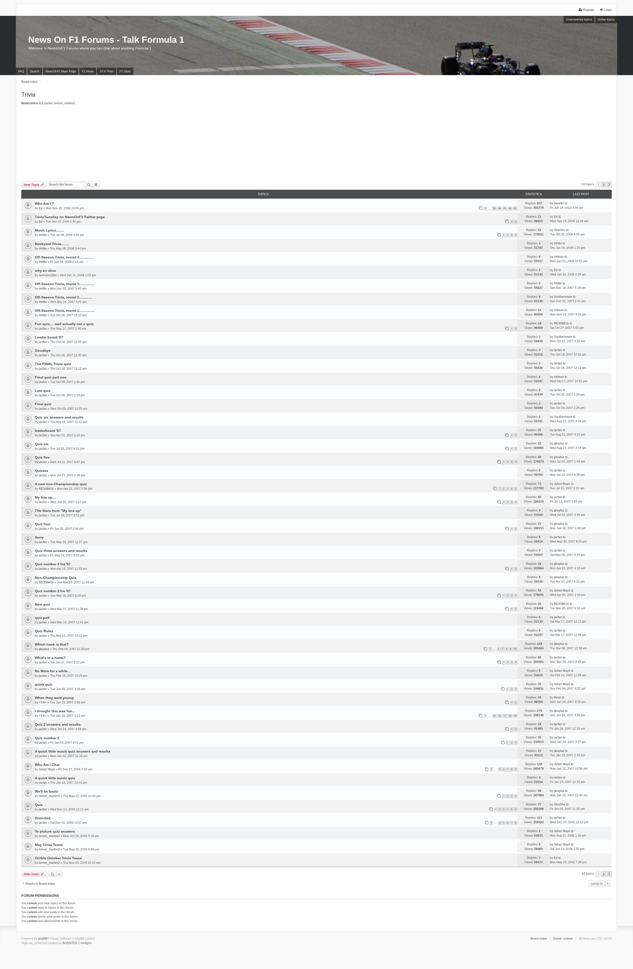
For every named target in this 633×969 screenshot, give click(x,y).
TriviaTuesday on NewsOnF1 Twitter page (70, 217)
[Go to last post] (566, 203)
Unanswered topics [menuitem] (579, 19)
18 (510, 715)
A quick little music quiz (55, 778)
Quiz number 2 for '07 (53, 591)
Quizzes (41, 471)
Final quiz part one (51, 377)
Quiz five (42, 457)
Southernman (563, 296)
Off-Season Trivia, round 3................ (65, 284)
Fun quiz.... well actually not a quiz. (64, 324)
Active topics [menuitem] (606, 19)
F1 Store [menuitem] (125, 71)
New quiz (42, 604)
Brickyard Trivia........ (52, 244)
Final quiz (43, 404)
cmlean (559, 256)
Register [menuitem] (588, 10)
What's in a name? (50, 658)
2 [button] (604, 184)
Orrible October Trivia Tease (58, 858)
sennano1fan (48, 275)
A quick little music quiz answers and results (72, 751)
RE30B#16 (561, 323)
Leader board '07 (49, 337)
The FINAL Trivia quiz (53, 364)
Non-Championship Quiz (55, 578)
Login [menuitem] (608, 10)
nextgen (86, 943)
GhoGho (559, 230)
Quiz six (41, 444)
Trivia (28, 94)
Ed (41, 103)
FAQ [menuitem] (21, 71)
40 (499, 208)
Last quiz (42, 391)
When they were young (54, 698)
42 (510, 208)
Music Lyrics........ (49, 230)
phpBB (42, 938)
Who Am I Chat (47, 765)
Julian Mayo (562, 483)
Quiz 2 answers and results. (58, 724)
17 (504, 715)
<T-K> (43, 702)
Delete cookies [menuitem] (563, 938)
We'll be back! (46, 791)
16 (499, 715)
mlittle (43, 235)
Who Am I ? (44, 204)
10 (515, 649)
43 (515, 208)
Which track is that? (52, 644)
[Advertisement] (316, 144)
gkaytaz (559, 443)
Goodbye (42, 351)
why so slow (45, 271)
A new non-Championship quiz (61, 484)
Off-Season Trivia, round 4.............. (64, 257)
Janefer (559, 203)
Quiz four (42, 524)
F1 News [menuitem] (88, 71)
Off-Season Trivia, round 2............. (63, 297)
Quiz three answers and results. (61, 551)
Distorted (42, 818)
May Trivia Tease (49, 845)
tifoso (557, 697)
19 (515, 715)
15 (494, 715)
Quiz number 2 (47, 738)
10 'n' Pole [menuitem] (106, 71)
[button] (609, 185)
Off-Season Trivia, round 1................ (65, 311)
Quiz (39, 805)
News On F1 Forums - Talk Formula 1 (106, 40)
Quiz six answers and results (59, 417)
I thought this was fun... (55, 711)
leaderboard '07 (48, 431)
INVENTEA (69, 943)
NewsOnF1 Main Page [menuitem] (60, 71)
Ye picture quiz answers (55, 831)
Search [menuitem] (35, 71)
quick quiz (43, 684)
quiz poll (42, 618)
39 (494, 208)
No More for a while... (52, 671)
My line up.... (45, 497)
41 (504, 208)
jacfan (49, 103)
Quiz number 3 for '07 (53, 564)
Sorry (39, 537)
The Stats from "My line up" (58, 511)
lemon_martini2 (64, 103)
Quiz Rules (44, 631)
